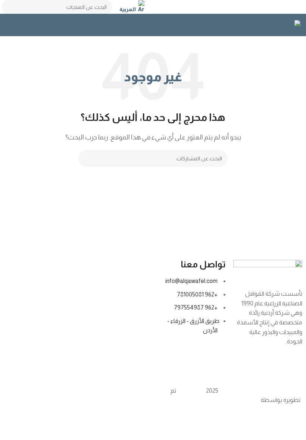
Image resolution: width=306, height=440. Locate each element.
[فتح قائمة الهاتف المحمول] (8, 25)
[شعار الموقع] (267, 24)
